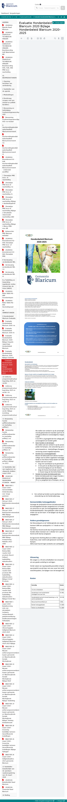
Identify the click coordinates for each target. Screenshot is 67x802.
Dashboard (5, 13)
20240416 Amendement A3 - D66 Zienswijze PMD (8, 253)
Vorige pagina (59, 22)
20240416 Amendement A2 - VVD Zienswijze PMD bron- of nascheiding (8, 243)
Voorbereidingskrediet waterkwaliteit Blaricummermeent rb (9, 151)
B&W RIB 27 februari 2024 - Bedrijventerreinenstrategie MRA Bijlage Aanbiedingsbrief (9, 512)
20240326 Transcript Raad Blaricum (7, 789)
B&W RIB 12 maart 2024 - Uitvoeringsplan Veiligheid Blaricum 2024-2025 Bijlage (9, 639)
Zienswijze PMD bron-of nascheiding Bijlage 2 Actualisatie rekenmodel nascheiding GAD (9, 212)
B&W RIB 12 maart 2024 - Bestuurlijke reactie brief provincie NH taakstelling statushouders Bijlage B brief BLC (9, 591)
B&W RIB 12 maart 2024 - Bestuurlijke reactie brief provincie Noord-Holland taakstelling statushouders (8, 554)
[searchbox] (47, 8)
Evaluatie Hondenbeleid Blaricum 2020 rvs (8, 323)
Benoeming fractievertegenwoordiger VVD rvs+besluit (9, 119)
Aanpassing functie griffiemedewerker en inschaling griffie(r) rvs (8, 434)
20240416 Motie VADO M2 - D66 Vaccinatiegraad (8, 304)
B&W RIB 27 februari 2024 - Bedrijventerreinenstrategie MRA (9, 502)
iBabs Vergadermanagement (44, 800)
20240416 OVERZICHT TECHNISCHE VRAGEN (7, 36)
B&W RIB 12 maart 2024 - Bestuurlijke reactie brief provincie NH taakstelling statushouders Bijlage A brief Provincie (8, 573)
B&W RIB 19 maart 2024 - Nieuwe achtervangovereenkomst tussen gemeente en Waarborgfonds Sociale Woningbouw (9, 654)
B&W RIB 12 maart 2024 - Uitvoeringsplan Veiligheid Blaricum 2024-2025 (9, 628)
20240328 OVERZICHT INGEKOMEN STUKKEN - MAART (9, 479)
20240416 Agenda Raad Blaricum (7, 27)
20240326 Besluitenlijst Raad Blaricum (8, 782)
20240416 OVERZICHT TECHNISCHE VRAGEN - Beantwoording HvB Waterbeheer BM (8, 48)
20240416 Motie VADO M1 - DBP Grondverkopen (8, 294)
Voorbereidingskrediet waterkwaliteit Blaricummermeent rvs (9, 140)
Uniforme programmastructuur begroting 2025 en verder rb (9, 398)
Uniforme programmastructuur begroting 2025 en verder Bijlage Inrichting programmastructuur (9, 410)
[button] (63, 8)
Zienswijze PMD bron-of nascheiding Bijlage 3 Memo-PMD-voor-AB (9, 224)
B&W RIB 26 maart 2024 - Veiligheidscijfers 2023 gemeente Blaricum (8, 759)
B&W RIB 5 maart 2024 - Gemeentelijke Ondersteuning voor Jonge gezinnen (7, 491)
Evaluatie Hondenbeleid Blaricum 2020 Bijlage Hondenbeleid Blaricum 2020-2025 (7, 367)
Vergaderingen (15, 13)
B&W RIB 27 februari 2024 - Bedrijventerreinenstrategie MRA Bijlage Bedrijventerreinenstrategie (9, 524)
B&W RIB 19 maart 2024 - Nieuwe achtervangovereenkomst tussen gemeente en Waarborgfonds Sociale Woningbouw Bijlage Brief (9, 672)
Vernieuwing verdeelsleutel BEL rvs (8, 267)
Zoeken (37, 4)
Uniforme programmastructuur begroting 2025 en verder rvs (9, 389)
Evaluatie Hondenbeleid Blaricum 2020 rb (8, 330)
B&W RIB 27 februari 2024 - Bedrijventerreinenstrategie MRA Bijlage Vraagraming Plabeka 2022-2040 (9, 537)
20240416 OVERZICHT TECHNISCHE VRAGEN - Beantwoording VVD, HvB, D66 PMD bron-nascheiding (7, 65)
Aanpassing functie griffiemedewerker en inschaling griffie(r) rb (8, 446)
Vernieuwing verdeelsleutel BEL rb (8, 274)
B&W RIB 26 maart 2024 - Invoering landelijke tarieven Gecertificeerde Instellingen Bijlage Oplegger (9, 745)
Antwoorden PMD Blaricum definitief (8, 233)
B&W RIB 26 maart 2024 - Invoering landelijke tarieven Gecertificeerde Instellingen (8, 731)
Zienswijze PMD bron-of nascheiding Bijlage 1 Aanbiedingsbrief (9, 200)
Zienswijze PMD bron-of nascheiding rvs (7, 185)
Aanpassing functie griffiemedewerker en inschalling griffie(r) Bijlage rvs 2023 (8, 458)
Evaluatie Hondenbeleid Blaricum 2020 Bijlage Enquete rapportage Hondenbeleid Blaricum (7, 342)
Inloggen (60, 800)
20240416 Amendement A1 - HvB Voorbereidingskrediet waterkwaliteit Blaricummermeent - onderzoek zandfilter (9, 164)
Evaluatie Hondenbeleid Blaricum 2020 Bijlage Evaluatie (8, 354)
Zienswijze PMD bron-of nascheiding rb (7, 192)
